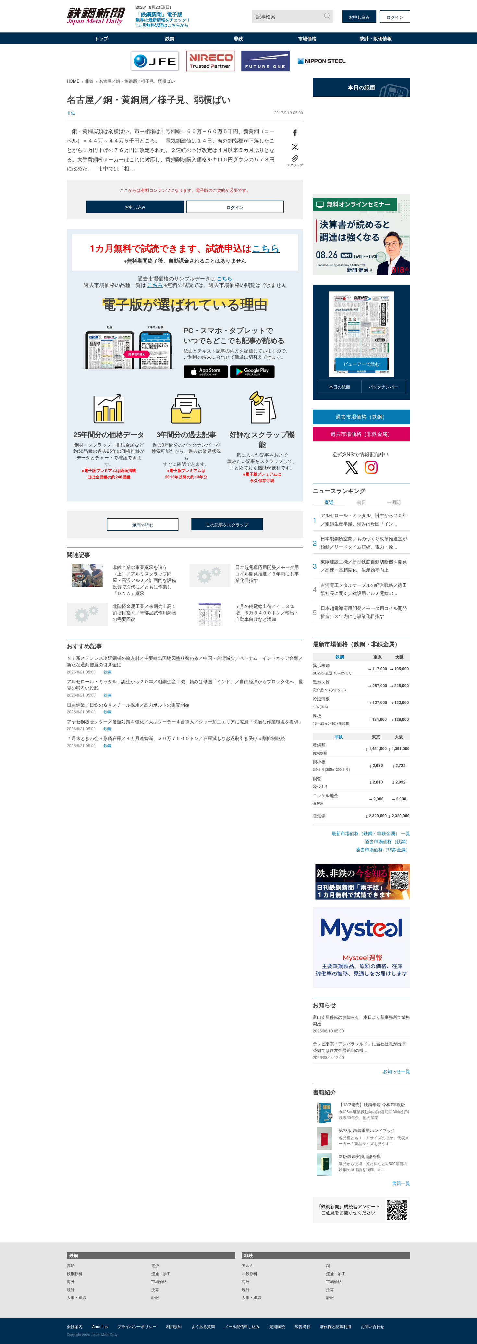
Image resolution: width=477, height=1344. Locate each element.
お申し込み (359, 17)
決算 (155, 1289)
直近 (329, 502)
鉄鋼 (169, 38)
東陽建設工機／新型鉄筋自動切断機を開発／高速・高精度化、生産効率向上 (364, 565)
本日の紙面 (339, 387)
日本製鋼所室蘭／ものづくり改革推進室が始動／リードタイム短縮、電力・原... (364, 542)
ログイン (394, 17)
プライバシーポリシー (136, 1326)
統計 (71, 1289)
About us (100, 1326)
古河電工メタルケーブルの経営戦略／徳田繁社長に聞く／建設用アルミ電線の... (364, 589)
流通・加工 (161, 1273)
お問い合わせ (372, 1326)
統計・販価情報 (376, 38)
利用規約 (174, 1326)
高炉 (71, 1265)
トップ (101, 38)
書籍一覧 (401, 1183)
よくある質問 (203, 1326)
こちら (266, 247)
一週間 (394, 502)
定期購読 (277, 1326)
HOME (73, 81)
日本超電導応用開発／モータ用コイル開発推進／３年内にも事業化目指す (364, 612)
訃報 (155, 1297)
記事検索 (265, 16)
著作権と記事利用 (335, 1326)
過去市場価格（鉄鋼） (361, 416)
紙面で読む (142, 525)
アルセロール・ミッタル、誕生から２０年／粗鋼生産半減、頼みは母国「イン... (364, 519)
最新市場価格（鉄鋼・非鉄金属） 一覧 (371, 833)
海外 (71, 1281)
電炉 (155, 1265)
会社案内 (74, 1326)
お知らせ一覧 (396, 1071)
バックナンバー (383, 387)
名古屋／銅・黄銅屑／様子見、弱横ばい (137, 81)
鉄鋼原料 (74, 1273)
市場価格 (307, 38)
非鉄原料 (249, 1273)
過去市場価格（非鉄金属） (361, 434)
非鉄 (238, 38)
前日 (361, 502)
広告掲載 (302, 1326)
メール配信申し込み (242, 1326)
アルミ (247, 1265)
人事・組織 (76, 1297)
